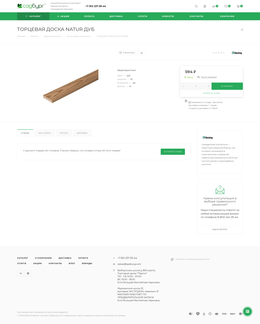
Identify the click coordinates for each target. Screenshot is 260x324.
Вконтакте (20, 273)
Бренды (87, 263)
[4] (221, 53)
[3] (218, 53)
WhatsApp (28, 273)
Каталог (22, 258)
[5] (223, 53)
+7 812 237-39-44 (95, 6)
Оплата (64, 133)
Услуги (21, 263)
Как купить (45, 133)
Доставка (82, 133)
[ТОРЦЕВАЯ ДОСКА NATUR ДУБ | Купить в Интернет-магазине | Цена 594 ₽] (64, 83)
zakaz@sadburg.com (129, 264)
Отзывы (25, 133)
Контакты (55, 263)
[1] (213, 53)
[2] (216, 53)
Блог (72, 263)
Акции (37, 263)
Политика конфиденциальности (193, 259)
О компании (43, 258)
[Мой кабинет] (204, 7)
